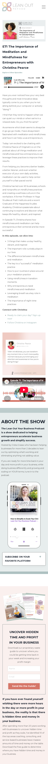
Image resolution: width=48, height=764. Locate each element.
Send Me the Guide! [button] (24, 686)
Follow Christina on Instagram (22, 322)
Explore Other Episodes (12, 72)
